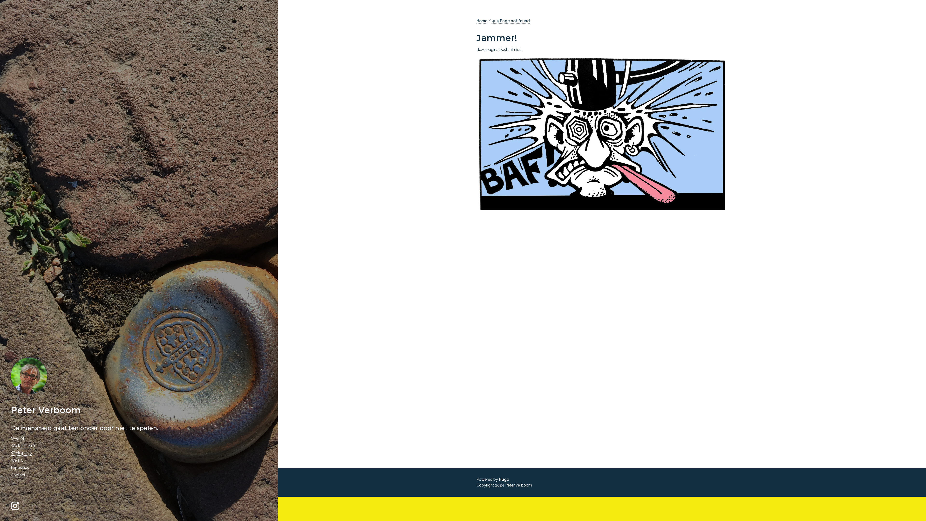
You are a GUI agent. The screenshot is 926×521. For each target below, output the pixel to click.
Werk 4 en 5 (21, 453)
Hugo (504, 479)
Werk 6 (17, 460)
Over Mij (18, 438)
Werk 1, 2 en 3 (23, 445)
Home (482, 21)
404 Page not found (511, 21)
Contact (18, 475)
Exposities (20, 467)
